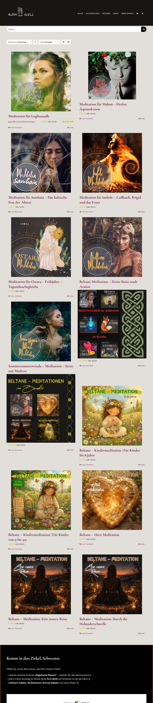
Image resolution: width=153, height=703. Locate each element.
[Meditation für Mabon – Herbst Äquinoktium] (112, 75)
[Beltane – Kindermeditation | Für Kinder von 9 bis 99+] (41, 500)
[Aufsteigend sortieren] (35, 42)
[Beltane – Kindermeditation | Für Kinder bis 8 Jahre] (112, 416)
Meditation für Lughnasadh (28, 116)
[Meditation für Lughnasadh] (41, 81)
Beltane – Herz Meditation (99, 534)
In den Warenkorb (16, 127)
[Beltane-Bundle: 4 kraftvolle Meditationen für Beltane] (41, 408)
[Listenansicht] (68, 42)
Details (71, 127)
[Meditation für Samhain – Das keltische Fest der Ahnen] (41, 163)
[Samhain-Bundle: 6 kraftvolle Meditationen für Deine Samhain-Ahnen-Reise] (112, 324)
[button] (142, 13)
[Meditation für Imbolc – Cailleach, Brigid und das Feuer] (112, 163)
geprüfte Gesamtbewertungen (22, 121)
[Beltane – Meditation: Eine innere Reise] (41, 584)
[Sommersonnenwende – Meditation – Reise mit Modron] (41, 331)
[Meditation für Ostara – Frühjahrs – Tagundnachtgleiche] (41, 247)
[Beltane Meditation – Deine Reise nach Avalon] (112, 247)
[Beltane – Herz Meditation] (112, 500)
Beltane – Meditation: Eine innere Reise (37, 619)
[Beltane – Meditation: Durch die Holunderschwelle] (112, 584)
